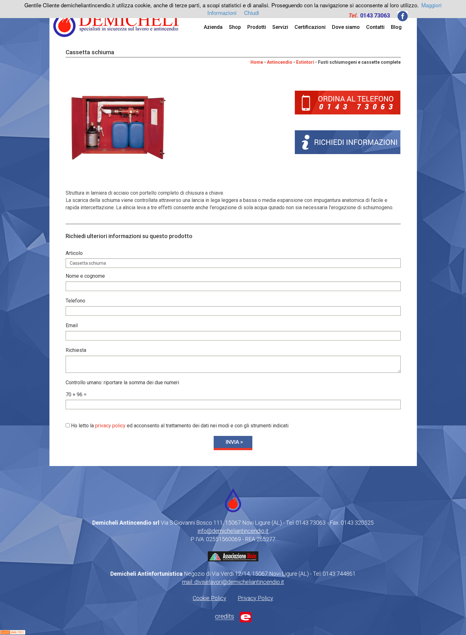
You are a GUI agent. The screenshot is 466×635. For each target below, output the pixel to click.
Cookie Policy (209, 598)
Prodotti (256, 27)
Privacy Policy (255, 598)
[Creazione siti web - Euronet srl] (233, 616)
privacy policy (110, 426)
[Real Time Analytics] (12, 632)
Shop (235, 27)
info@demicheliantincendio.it (233, 531)
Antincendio (279, 62)
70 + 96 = (76, 395)
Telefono (75, 301)
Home (256, 62)
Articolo (74, 253)
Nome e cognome (85, 276)
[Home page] (116, 20)
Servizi (280, 27)
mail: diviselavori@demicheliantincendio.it (233, 582)
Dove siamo (346, 27)
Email (72, 325)
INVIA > (234, 442)
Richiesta (76, 350)
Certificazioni (310, 27)
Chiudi (251, 12)
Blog (396, 27)
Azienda (213, 27)
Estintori (305, 62)
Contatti (375, 27)
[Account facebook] (403, 15)
